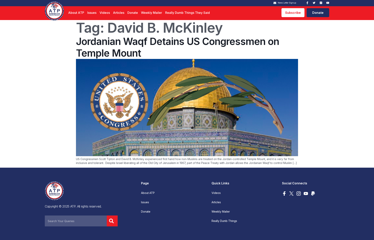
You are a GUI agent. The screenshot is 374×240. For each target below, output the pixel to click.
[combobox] (76, 220)
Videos (105, 13)
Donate (132, 13)
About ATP (76, 13)
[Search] (112, 220)
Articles (118, 13)
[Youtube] (327, 2)
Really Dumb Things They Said (187, 13)
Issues (91, 13)
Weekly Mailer (151, 13)
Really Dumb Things (224, 220)
